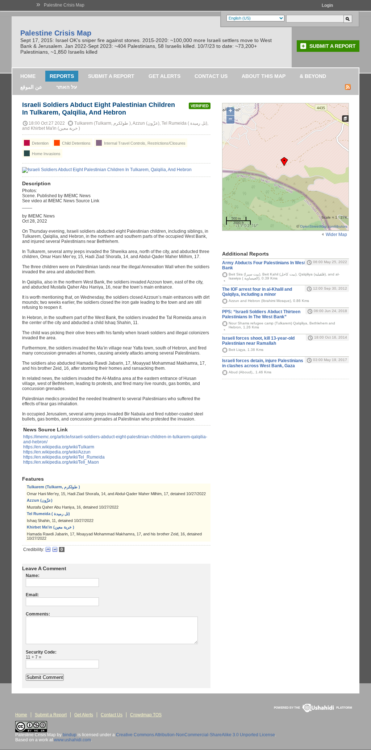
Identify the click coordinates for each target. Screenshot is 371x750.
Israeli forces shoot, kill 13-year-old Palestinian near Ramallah (258, 341)
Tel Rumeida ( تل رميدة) (48, 513)
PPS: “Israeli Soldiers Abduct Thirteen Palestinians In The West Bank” (261, 314)
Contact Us (211, 76)
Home (28, 76)
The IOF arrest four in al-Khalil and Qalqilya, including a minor (257, 292)
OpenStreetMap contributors (323, 226)
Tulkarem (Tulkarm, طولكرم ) (53, 487)
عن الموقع (31, 87)
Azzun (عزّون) (40, 500)
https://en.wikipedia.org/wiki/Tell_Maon (61, 462)
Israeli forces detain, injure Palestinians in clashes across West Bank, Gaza (262, 363)
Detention (40, 143)
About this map (263, 76)
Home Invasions (46, 154)
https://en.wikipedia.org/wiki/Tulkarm (58, 446)
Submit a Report (332, 46)
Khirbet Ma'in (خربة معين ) (50, 527)
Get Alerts (164, 76)
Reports (62, 76)
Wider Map (336, 234)
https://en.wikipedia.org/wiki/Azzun (57, 452)
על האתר (66, 87)
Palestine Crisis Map (64, 5)
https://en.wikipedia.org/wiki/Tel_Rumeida (64, 457)
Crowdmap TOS (146, 714)
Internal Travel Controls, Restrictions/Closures (144, 143)
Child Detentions (76, 143)
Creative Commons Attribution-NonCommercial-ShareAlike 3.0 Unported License (195, 734)
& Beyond (313, 76)
